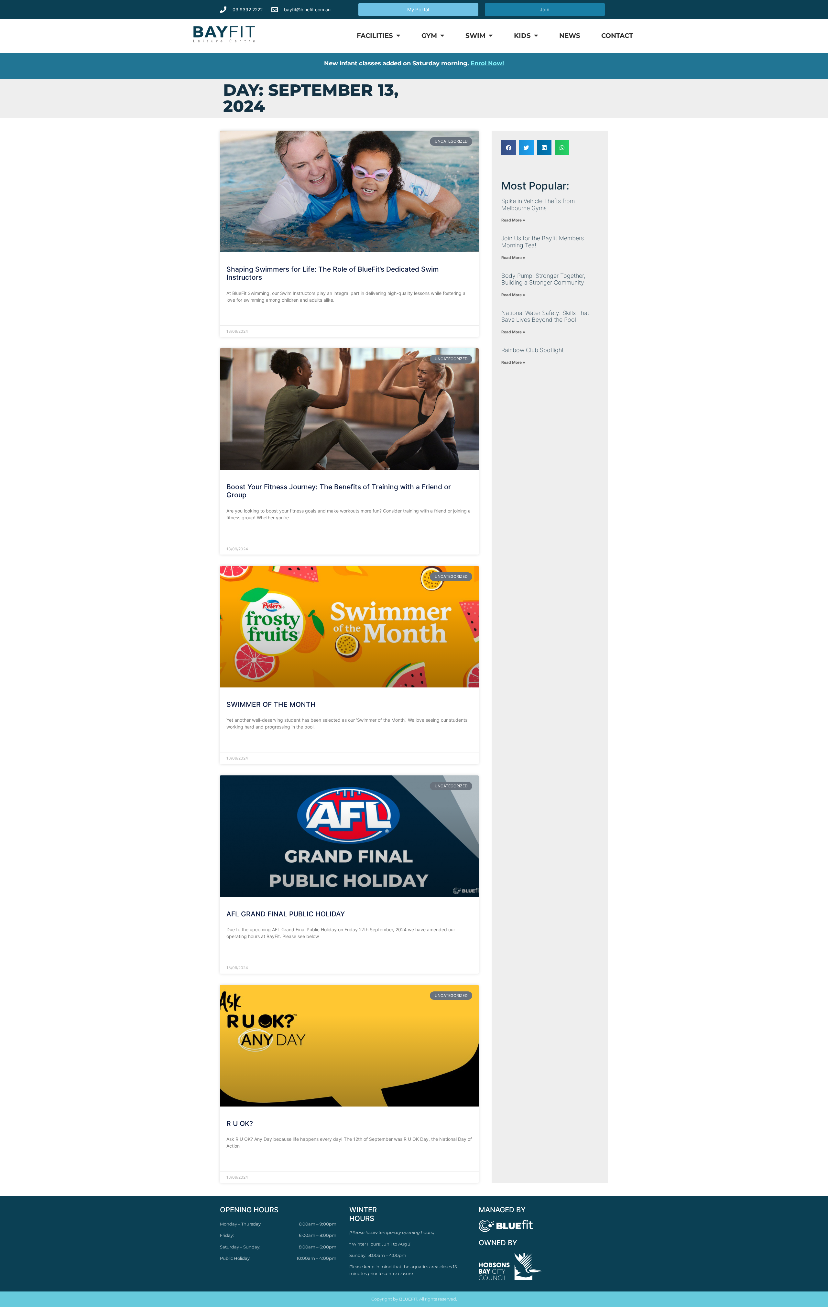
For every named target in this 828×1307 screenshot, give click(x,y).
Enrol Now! (487, 63)
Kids (522, 35)
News (569, 35)
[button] (508, 147)
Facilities (375, 35)
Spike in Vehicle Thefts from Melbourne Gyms (538, 204)
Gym (429, 35)
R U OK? (239, 1123)
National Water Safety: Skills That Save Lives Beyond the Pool (545, 316)
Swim (475, 35)
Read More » (239, 315)
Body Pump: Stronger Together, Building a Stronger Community (543, 279)
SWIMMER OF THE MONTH (271, 704)
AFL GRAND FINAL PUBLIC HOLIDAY (285, 914)
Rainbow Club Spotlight (532, 350)
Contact (617, 35)
